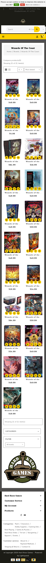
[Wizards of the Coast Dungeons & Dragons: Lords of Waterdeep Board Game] (12, 335)
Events (15, 535)
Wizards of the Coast (30, 51)
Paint (17, 524)
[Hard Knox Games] (23, 21)
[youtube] (24, 515)
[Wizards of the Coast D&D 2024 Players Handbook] (33, 117)
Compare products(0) (12, 60)
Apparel (8, 535)
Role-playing (9, 530)
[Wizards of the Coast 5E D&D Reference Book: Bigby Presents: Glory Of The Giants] (33, 304)
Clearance (25, 524)
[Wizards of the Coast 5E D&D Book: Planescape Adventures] (12, 304)
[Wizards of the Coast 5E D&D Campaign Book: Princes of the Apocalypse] (12, 397)
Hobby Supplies (21, 527)
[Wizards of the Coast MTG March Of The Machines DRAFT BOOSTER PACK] (12, 117)
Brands (16, 51)
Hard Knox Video (11, 533)
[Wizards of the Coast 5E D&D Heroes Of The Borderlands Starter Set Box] (12, 242)
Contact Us (26, 547)
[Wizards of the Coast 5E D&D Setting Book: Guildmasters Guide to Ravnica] (33, 366)
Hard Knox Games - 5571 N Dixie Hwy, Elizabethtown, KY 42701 (24, 10)
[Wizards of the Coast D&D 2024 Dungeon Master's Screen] (12, 273)
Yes (16, 5)
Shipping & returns (12, 547)
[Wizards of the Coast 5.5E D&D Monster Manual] (33, 86)
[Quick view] (18, 95)
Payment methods (27, 544)
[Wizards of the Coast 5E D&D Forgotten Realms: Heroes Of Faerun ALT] (12, 211)
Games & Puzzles (23, 530)
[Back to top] (41, 557)
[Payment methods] (12, 559)
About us (24, 541)
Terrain (22, 533)
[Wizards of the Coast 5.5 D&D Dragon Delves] (33, 242)
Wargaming (32, 533)
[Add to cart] (6, 95)
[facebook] (21, 515)
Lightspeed (24, 556)
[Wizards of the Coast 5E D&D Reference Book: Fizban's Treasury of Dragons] (12, 366)
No (22, 5)
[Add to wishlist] (10, 95)
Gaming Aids (34, 527)
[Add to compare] (14, 95)
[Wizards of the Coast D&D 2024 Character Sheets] (33, 273)
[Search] (37, 29)
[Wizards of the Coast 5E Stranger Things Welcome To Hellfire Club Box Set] (33, 211)
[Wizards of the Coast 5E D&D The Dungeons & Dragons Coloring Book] (33, 148)
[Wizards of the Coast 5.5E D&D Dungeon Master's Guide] (12, 86)
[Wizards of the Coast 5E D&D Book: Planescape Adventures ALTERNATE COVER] (12, 148)
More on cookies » (33, 5)
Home (9, 51)
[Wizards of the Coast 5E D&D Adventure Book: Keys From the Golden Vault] (12, 180)
